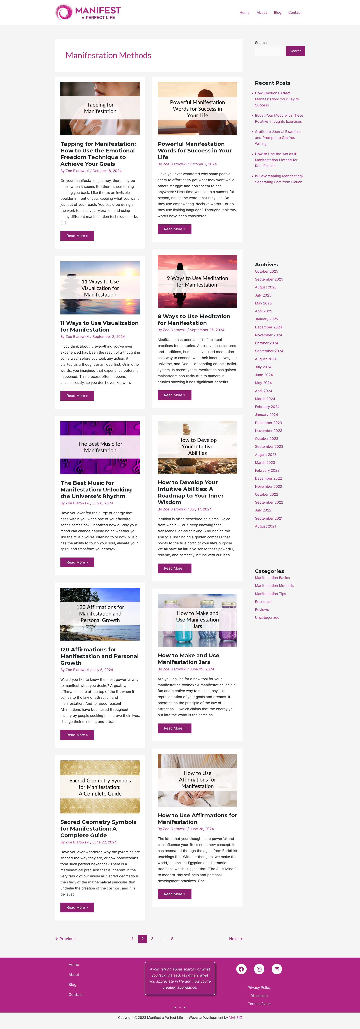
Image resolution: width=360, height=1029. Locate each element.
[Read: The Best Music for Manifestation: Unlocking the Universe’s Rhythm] (100, 447)
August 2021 (265, 526)
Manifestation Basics (272, 578)
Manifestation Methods (274, 586)
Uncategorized (267, 617)
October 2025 (266, 271)
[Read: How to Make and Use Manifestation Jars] (197, 620)
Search (261, 43)
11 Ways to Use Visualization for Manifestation (99, 326)
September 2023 (269, 446)
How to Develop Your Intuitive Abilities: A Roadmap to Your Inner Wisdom (191, 492)
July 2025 (263, 295)
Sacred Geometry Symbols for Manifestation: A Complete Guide (98, 829)
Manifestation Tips (270, 594)
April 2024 (263, 391)
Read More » (78, 234)
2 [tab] (180, 1007)
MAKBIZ (235, 1017)
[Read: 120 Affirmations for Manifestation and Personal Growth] (100, 614)
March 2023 (265, 462)
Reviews (262, 609)
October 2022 (266, 494)
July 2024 (263, 367)
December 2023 (268, 423)
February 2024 (267, 407)
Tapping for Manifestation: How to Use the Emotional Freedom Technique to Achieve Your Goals (98, 154)
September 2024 (269, 351)
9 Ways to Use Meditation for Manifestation (194, 319)
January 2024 (266, 415)
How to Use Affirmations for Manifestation (197, 818)
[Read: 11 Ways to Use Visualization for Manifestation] (100, 288)
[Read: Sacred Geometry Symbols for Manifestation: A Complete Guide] (100, 787)
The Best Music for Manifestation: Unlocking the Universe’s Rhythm (96, 490)
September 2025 (269, 279)
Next (235, 938)
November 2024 (268, 335)
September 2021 (269, 518)
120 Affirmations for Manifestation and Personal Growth (99, 656)
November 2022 (268, 486)
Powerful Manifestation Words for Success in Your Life (195, 151)
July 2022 (263, 510)
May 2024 (263, 383)
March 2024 (265, 399)
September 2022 (269, 502)
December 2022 (268, 478)
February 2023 (267, 470)
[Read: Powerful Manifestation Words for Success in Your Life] (197, 108)
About (262, 12)
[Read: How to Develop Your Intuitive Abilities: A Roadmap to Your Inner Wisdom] (197, 447)
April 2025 (263, 311)
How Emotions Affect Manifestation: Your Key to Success (277, 99)
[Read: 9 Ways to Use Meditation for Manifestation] (197, 281)
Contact (294, 12)
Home (245, 12)
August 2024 (266, 359)
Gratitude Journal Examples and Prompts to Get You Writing (278, 138)
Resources (263, 602)
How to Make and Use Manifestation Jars (188, 658)
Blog (277, 12)
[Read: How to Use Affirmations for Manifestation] (197, 780)
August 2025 (265, 287)
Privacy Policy (259, 987)
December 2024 (268, 327)
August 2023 (266, 455)
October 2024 (266, 343)
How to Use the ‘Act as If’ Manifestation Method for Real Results (276, 160)
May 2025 (263, 303)
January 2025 (266, 319)
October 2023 (266, 439)
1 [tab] (175, 1007)
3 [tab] (184, 1007)
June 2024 (264, 375)
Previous (65, 938)
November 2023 (268, 431)
